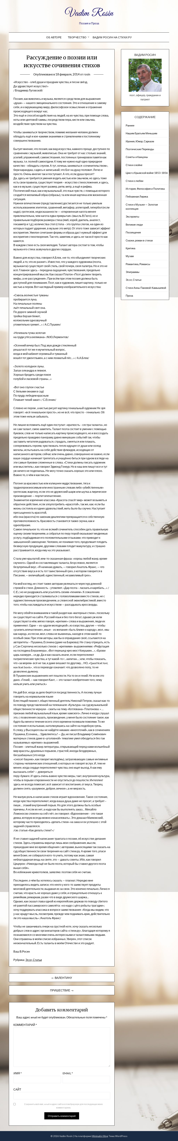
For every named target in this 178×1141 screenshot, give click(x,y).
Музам (130, 256)
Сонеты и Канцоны (137, 156)
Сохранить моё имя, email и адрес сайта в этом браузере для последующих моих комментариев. (63, 1106)
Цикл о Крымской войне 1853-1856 (147, 172)
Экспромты (132, 216)
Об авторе (54, 37)
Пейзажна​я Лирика (137, 196)
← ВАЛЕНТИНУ (61, 977)
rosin (87, 74)
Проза (129, 295)
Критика (130, 248)
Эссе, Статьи (33, 959)
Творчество (77, 37)
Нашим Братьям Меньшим (141, 133)
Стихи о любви (134, 180)
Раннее (130, 125)
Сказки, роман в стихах (139, 240)
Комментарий (25, 1024)
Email (68, 1073)
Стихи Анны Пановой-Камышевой (146, 287)
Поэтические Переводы (140, 149)
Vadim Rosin (89, 13)
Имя (18, 1073)
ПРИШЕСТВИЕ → (62, 990)
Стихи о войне (134, 165)
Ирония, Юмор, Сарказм (140, 141)
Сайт (17, 1089)
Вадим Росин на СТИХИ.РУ (112, 37)
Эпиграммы (132, 271)
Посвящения (133, 232)
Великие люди (134, 224)
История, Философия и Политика (145, 188)
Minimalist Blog (100, 1136)
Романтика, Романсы (138, 264)
